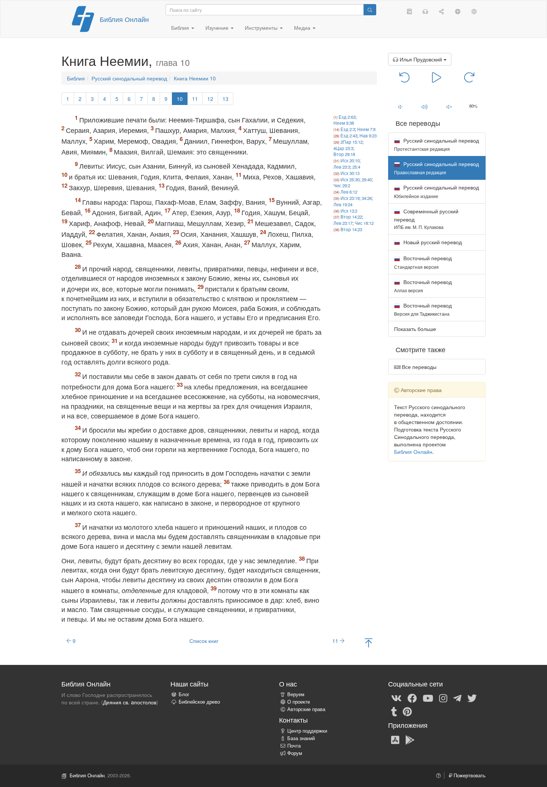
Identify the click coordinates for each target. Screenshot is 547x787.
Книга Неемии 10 (195, 78)
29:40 (367, 179)
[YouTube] (428, 697)
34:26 (367, 198)
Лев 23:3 (341, 167)
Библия (76, 78)
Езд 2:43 (348, 135)
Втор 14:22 (351, 217)
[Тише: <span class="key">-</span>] (400, 106)
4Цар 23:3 (343, 148)
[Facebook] (412, 697)
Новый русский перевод (432, 242)
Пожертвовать (469, 775)
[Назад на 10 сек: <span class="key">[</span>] (404, 76)
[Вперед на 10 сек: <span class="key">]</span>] (469, 76)
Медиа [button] (303, 27)
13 (225, 98)
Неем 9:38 (343, 123)
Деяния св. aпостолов (129, 702)
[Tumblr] (394, 711)
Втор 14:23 (351, 229)
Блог (184, 694)
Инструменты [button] (262, 27)
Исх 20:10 (349, 160)
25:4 (356, 167)
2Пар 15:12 (351, 142)
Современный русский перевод (426, 218)
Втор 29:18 (344, 154)
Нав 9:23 (368, 135)
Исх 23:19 (349, 198)
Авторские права (306, 709)
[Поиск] (370, 9)
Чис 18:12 (364, 223)
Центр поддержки (307, 730)
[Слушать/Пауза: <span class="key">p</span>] (436, 76)
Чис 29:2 (341, 185)
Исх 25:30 (349, 179)
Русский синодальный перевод (129, 78)
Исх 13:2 (348, 211)
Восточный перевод (423, 262)
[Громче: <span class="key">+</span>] (424, 106)
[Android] (410, 739)
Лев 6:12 (348, 192)
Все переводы (418, 366)
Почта (294, 745)
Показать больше (415, 328)
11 (195, 98)
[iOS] (395, 739)
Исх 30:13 (349, 173)
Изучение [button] (217, 27)
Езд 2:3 (347, 129)
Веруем (295, 694)
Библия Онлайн (124, 19)
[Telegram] (457, 697)
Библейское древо (199, 701)
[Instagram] (443, 697)
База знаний (301, 738)
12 (210, 98)
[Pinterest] (407, 711)
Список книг (203, 640)
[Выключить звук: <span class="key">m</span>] (449, 106)
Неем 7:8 (366, 129)
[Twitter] (472, 697)
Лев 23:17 (342, 223)
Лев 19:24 (342, 204)
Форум (294, 753)
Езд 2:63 (347, 117)
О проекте (298, 701)
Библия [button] (181, 27)
